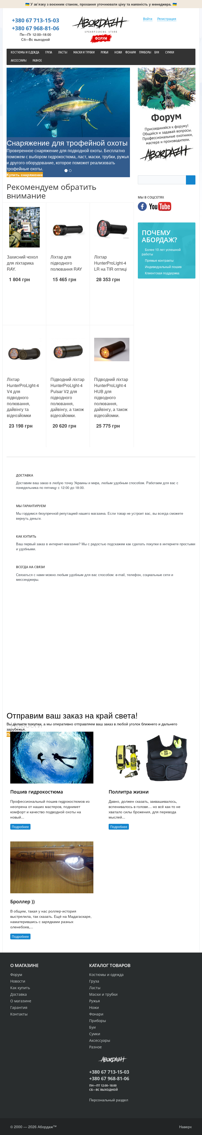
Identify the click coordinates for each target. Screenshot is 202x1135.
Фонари (96, 1014)
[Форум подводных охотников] (166, 115)
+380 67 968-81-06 (35, 28)
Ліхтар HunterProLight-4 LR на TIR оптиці (110, 263)
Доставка (18, 994)
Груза (94, 981)
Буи (92, 1027)
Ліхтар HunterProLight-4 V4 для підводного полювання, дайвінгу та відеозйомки (23, 397)
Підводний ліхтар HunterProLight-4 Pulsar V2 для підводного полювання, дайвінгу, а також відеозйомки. (67, 397)
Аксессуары (99, 1040)
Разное (95, 1046)
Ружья (94, 1000)
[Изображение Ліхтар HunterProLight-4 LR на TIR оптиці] (111, 227)
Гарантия (18, 1007)
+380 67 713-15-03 (35, 20)
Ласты (94, 987)
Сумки (94, 1033)
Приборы (97, 1020)
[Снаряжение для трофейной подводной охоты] (68, 102)
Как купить (20, 987)
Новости (17, 981)
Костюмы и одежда (106, 974)
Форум (101, 38)
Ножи (94, 1007)
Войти (147, 18)
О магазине (20, 1000)
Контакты (19, 1014)
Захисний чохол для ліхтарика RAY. (22, 263)
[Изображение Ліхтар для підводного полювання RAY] (67, 227)
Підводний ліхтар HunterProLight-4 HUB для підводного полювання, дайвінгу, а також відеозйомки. (111, 397)
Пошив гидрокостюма (36, 792)
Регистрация (166, 18)
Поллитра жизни (129, 792)
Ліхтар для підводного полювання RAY (66, 263)
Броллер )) (22, 901)
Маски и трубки (103, 994)
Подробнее (20, 826)
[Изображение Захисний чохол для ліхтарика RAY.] (24, 227)
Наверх (185, 1126)
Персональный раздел (108, 1099)
